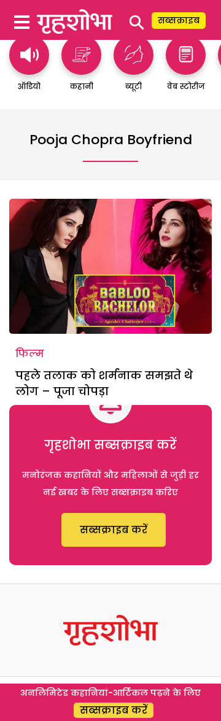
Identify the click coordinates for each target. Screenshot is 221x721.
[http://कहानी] (81, 69)
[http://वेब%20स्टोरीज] (186, 69)
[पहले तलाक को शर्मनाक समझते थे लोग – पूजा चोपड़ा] (110, 266)
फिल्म (29, 354)
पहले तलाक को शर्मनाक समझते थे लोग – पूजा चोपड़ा (104, 383)
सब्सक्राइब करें (113, 530)
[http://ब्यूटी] (133, 69)
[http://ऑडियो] (29, 69)
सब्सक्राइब (179, 20)
